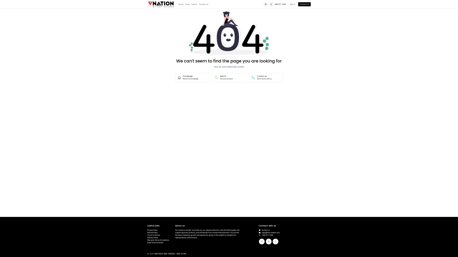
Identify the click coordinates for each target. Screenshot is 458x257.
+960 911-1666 (280, 4)
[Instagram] (269, 241)
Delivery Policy (152, 238)
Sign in (292, 4)
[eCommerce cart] (265, 4)
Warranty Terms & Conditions (158, 240)
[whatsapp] (275, 241)
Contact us (266, 230)
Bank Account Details (155, 243)
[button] (271, 4)
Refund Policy (152, 233)
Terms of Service (153, 235)
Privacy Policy (152, 230)
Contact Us (304, 4)
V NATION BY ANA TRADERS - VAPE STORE (170, 254)
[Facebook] (262, 241)
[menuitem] (181, 4)
